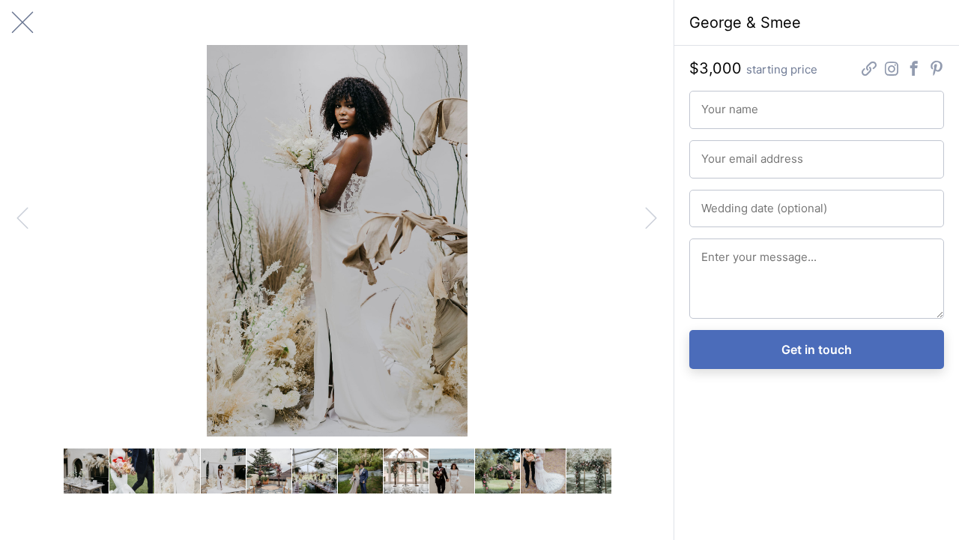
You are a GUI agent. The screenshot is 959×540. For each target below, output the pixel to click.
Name (712, 103)
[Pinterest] (936, 70)
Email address (729, 152)
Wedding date (729, 201)
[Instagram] (891, 70)
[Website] (869, 70)
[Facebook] (914, 70)
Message (719, 250)
